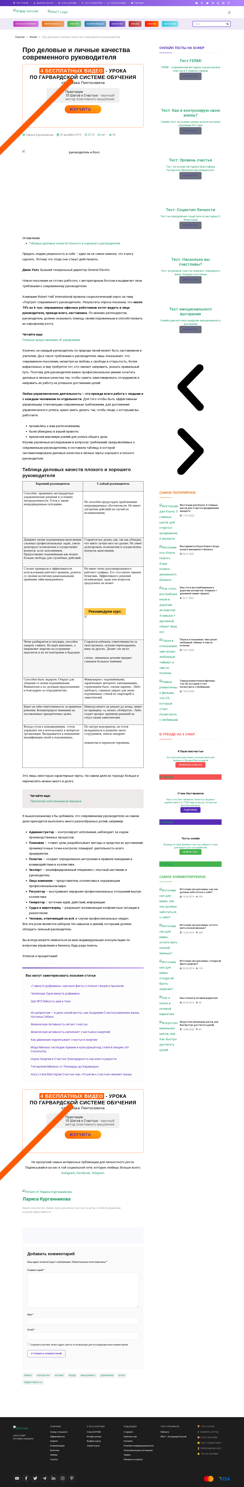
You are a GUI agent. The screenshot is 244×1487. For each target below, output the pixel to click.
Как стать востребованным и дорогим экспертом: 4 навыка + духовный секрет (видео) (198, 590)
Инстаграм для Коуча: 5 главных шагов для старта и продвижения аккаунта (199, 508)
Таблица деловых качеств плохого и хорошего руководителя (74, 243)
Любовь (135, 24)
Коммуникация (95, 24)
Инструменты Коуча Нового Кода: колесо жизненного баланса (200, 548)
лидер (72, 1375)
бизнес (28, 1375)
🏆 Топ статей (205, 1426)
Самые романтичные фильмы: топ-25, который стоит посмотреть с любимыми (197, 683)
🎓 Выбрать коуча (208, 1432)
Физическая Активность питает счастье (59, 1024)
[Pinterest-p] (229, 3)
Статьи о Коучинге (26, 24)
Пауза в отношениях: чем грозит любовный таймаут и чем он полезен (198, 642)
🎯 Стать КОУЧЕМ (207, 1437)
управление (107, 1375)
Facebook (83, 1173)
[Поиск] (227, 23)
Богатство (117, 24)
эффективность (33, 1382)
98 (200, 1002)
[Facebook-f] (202, 3)
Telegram (97, 1173)
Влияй (33, 37)
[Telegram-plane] (212, 3)
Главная (20, 37)
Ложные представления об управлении (51, 340)
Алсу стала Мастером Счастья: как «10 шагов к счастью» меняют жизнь (81, 1074)
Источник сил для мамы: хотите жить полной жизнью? (199, 926)
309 (201, 897)
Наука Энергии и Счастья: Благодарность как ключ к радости (74, 1059)
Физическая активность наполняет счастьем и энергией (70, 1032)
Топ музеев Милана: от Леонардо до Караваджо (65, 1066)
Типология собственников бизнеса (55, 801)
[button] (190, 388)
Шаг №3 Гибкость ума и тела (51, 1001)
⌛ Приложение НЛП (209, 1448)
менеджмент (88, 1375)
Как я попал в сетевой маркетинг (199, 998)
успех (122, 1375)
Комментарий (35, 1270)
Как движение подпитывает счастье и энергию (64, 1039)
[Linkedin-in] (223, 3)
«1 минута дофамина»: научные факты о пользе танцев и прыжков (77, 986)
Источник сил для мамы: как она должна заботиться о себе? (199, 891)
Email (31, 1330)
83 (200, 1029)
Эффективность (53, 24)
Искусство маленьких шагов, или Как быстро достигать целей (199, 1023)
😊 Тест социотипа (209, 1443)
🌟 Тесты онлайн (207, 1454)
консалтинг (43, 1375)
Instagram (68, 1173)
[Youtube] (197, 3)
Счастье (151, 24)
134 (201, 968)
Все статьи (170, 24)
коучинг (59, 1375)
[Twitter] (207, 3)
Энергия (74, 24)
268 (201, 932)
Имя (30, 1314)
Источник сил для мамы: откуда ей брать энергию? (200, 962)
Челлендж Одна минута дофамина (55, 993)
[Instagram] (218, 3)
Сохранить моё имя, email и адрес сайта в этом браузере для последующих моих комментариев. (79, 1345)
